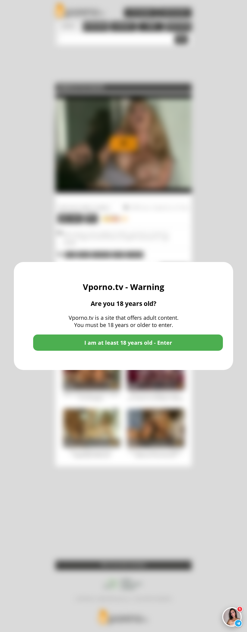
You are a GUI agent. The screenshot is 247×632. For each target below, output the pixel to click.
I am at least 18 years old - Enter (128, 342)
